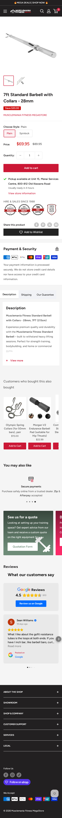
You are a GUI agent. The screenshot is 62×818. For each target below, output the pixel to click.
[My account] (48, 11)
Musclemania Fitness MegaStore (25, 115)
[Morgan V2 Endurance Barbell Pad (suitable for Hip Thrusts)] (39, 408)
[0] (56, 11)
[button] (3, 639)
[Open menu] (5, 11)
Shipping (26, 294)
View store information (21, 193)
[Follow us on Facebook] (5, 775)
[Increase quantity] (38, 155)
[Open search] (42, 11)
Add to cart (31, 168)
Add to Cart (15, 445)
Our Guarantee (45, 294)
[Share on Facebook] (36, 224)
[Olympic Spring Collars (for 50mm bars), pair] (15, 408)
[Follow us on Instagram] (12, 775)
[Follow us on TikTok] (19, 775)
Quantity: (8, 155)
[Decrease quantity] (20, 155)
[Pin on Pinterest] (43, 224)
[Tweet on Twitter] (49, 224)
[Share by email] (56, 224)
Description (9, 294)
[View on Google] (11, 622)
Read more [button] (14, 646)
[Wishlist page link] (35, 11)
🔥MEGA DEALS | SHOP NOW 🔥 (31, 2)
